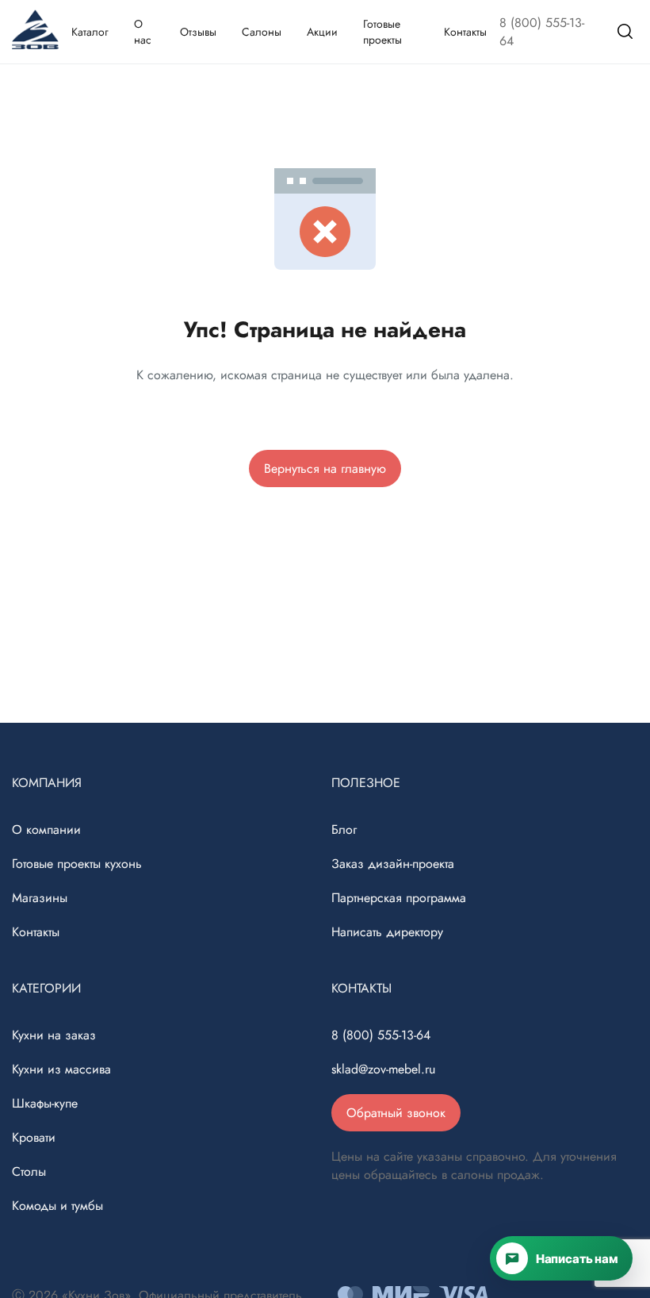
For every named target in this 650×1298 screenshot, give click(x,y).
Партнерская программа (398, 898)
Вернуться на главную (325, 468)
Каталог (90, 32)
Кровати (33, 1137)
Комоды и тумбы (57, 1205)
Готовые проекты (382, 32)
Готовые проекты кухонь (77, 863)
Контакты (465, 32)
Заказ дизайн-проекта (392, 863)
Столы (29, 1171)
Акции (322, 32)
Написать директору (387, 932)
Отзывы (198, 32)
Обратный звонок (395, 1113)
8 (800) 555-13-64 (541, 31)
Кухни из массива (61, 1069)
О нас (142, 32)
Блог (344, 829)
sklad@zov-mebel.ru (383, 1069)
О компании (46, 829)
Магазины (39, 898)
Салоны (261, 32)
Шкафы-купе (45, 1103)
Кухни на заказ (54, 1035)
